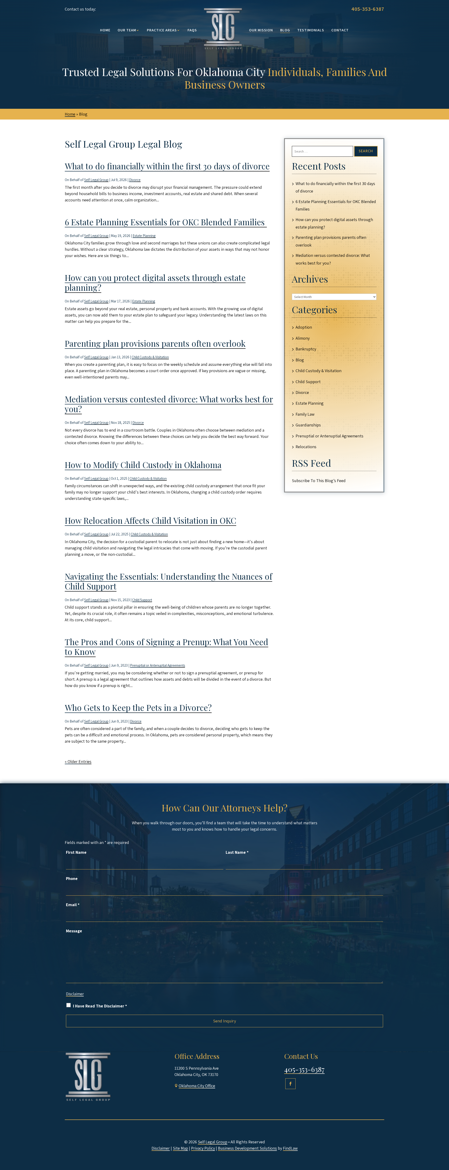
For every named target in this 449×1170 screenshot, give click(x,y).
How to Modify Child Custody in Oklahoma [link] (143, 464)
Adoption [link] (304, 327)
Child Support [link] (142, 600)
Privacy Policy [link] (203, 1148)
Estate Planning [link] (144, 235)
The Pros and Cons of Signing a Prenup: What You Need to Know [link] (166, 646)
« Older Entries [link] (78, 761)
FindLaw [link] (290, 1148)
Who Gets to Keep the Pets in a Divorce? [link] (138, 707)
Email (73, 904)
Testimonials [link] (310, 30)
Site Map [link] (180, 1148)
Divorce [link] (135, 180)
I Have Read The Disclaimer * (100, 1006)
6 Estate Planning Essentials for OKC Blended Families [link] (166, 221)
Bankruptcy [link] (306, 349)
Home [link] (105, 30)
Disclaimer (75, 993)
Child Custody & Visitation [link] (150, 357)
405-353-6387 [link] (367, 9)
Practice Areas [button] (162, 30)
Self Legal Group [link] (96, 180)
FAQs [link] (192, 30)
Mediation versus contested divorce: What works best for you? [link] (169, 403)
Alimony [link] (303, 338)
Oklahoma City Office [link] (197, 1085)
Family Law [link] (305, 414)
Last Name (237, 852)
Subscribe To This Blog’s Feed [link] (319, 480)
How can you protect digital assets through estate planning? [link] (155, 282)
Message (74, 931)
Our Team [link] (127, 30)
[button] (290, 1083)
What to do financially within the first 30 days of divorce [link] (167, 165)
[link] (223, 28)
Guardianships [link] (308, 425)
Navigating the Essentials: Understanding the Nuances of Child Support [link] (168, 581)
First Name (76, 852)
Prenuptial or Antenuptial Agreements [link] (157, 665)
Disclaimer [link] (161, 1148)
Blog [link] (285, 30)
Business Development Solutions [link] (247, 1148)
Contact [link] (340, 30)
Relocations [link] (306, 446)
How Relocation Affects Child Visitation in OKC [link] (150, 520)
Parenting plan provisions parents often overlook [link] (155, 343)
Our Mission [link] (261, 30)
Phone (72, 878)
